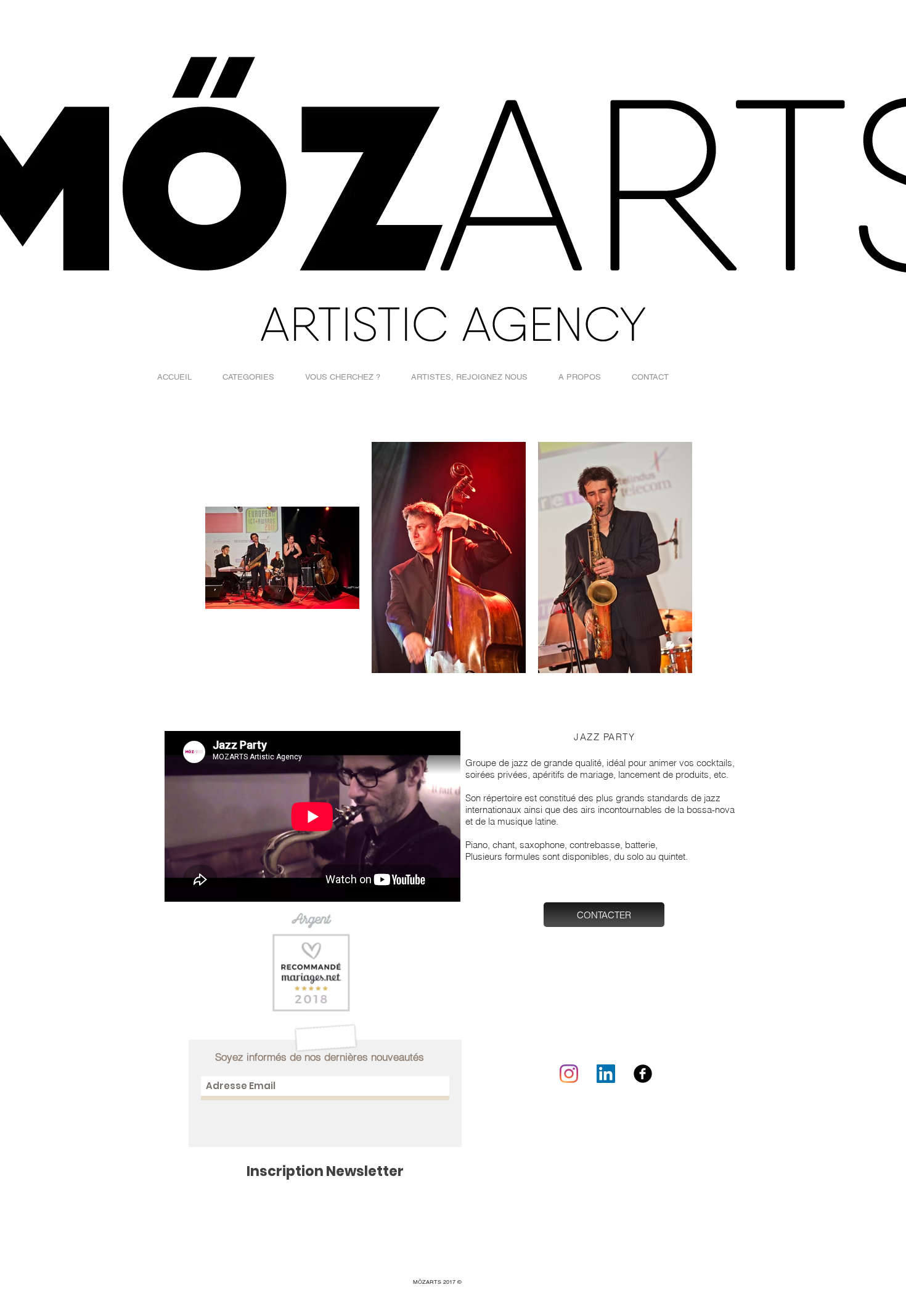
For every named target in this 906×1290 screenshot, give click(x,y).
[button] (248, 377)
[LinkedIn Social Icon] (606, 1073)
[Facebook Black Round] (643, 1073)
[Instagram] (569, 1073)
